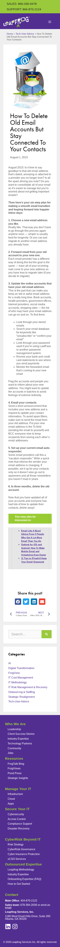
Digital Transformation (21, 668)
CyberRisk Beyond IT (23, 839)
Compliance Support (20, 823)
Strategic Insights (18, 778)
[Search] (47, 634)
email (8, 907)
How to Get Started (19, 883)
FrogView (14, 673)
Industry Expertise (18, 738)
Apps (11, 803)
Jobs (10, 753)
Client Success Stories (21, 733)
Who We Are (15, 724)
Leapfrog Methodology (21, 869)
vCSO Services (17, 858)
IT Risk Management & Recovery (27, 687)
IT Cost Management (20, 677)
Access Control (17, 819)
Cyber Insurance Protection (24, 854)
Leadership (14, 729)
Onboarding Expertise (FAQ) (24, 879)
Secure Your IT (17, 809)
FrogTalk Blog (16, 763)
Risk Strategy (16, 844)
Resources (14, 758)
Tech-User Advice (25, 34)
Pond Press (15, 773)
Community (14, 748)
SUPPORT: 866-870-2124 (24, 9)
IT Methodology (17, 682)
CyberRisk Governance (21, 849)
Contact (11, 895)
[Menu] (50, 22)
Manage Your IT (18, 789)
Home (10, 34)
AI (9, 663)
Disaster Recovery (19, 828)
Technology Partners (20, 743)
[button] (18, 601)
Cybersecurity (16, 814)
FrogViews (14, 768)
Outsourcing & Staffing (21, 692)
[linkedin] (15, 926)
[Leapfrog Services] (16, 22)
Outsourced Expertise (23, 864)
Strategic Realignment (21, 696)
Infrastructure (15, 794)
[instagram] (8, 926)
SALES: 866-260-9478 (22, 3)
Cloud (11, 798)
